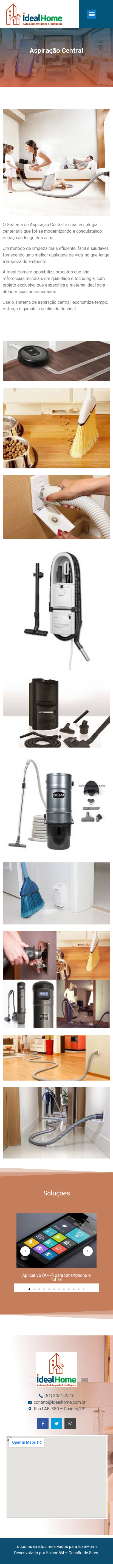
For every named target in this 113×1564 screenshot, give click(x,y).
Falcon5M (55, 1552)
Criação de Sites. (84, 1552)
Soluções (56, 1193)
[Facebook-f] (43, 1423)
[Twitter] (56, 1423)
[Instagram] (70, 1423)
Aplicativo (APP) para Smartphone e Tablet (56, 1277)
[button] (91, 14)
